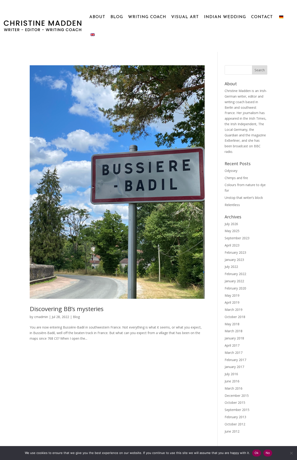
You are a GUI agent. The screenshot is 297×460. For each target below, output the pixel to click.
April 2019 (232, 302)
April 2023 (232, 245)
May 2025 (232, 231)
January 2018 (234, 338)
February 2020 (235, 288)
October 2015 (235, 402)
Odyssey (231, 170)
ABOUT (97, 17)
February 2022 (235, 274)
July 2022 (231, 266)
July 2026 (231, 224)
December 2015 (237, 395)
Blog (76, 317)
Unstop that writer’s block (244, 197)
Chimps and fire (236, 178)
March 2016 (233, 388)
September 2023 (237, 238)
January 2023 (234, 259)
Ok (257, 453)
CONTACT (262, 17)
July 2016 (231, 374)
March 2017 (233, 352)
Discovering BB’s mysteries (66, 309)
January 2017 (234, 367)
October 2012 (235, 424)
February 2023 (235, 252)
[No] (291, 453)
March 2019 (233, 309)
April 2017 (232, 345)
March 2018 (233, 331)
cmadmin (41, 317)
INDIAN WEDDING (225, 17)
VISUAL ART (185, 17)
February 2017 (235, 360)
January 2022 (234, 281)
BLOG (116, 17)
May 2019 (232, 295)
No (268, 453)
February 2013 (235, 417)
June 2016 (232, 381)
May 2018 (232, 324)
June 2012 (232, 431)
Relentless (232, 205)
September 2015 (237, 409)
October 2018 (235, 317)
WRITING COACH (147, 17)
